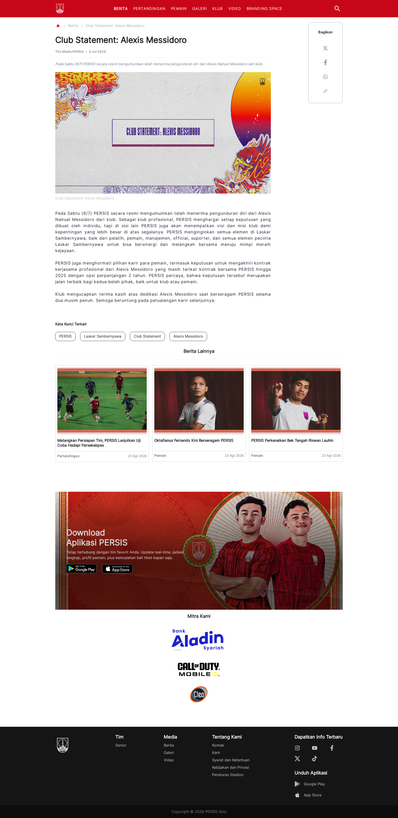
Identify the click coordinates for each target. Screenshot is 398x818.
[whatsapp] (325, 77)
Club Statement (147, 336)
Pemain (179, 8)
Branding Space (265, 8)
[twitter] (325, 48)
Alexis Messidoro (188, 336)
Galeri (199, 8)
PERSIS (65, 336)
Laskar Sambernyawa (102, 336)
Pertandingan (149, 8)
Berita (121, 8)
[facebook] (325, 63)
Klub (217, 8)
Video (234, 8)
